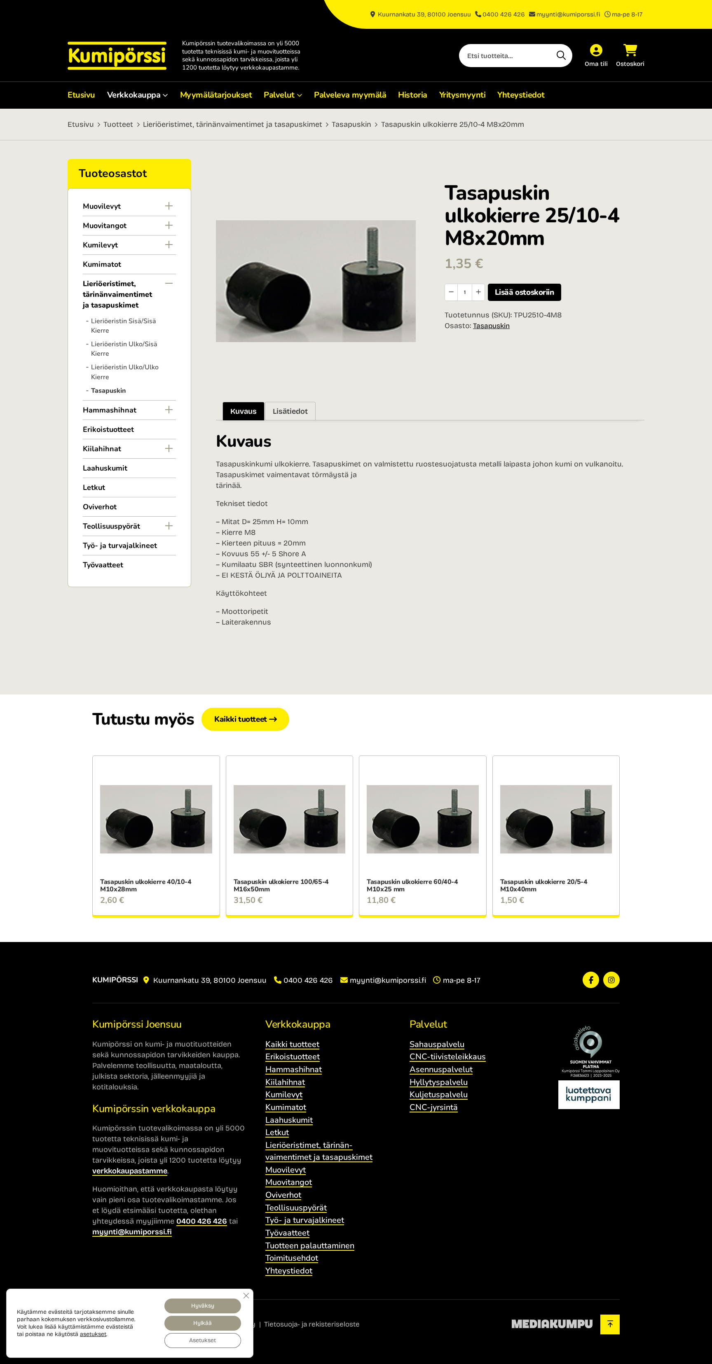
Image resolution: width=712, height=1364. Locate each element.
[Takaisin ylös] (610, 1324)
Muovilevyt (102, 206)
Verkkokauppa (134, 94)
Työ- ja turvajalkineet (120, 545)
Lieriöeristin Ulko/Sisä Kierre (124, 349)
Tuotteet (118, 124)
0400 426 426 (503, 14)
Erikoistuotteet (108, 429)
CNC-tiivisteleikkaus (448, 1056)
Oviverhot (100, 507)
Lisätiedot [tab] (290, 411)
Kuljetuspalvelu (439, 1094)
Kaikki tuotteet (240, 719)
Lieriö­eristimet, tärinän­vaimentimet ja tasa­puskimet (232, 124)
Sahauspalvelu (437, 1044)
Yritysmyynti (462, 94)
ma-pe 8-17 (627, 14)
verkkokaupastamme (129, 1170)
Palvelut (279, 94)
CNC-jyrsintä (434, 1107)
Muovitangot (104, 226)
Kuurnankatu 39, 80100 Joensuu (423, 14)
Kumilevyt (100, 245)
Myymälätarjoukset (216, 94)
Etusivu (81, 94)
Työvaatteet (103, 565)
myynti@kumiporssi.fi (568, 14)
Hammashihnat (109, 410)
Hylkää (202, 1323)
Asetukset (202, 1340)
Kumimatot (102, 264)
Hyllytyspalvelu (439, 1082)
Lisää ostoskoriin (524, 292)
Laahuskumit (105, 468)
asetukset (93, 1334)
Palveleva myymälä (350, 94)
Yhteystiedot (521, 94)
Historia (412, 94)
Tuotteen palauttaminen (309, 1245)
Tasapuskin (351, 124)
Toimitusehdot (291, 1258)
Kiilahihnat (102, 449)
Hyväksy (202, 1305)
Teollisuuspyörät (111, 526)
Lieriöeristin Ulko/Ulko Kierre (125, 372)
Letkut (94, 487)
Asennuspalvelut (441, 1069)
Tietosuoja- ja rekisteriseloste (312, 1324)
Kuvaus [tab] (243, 411)
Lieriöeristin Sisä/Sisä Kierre (123, 326)
